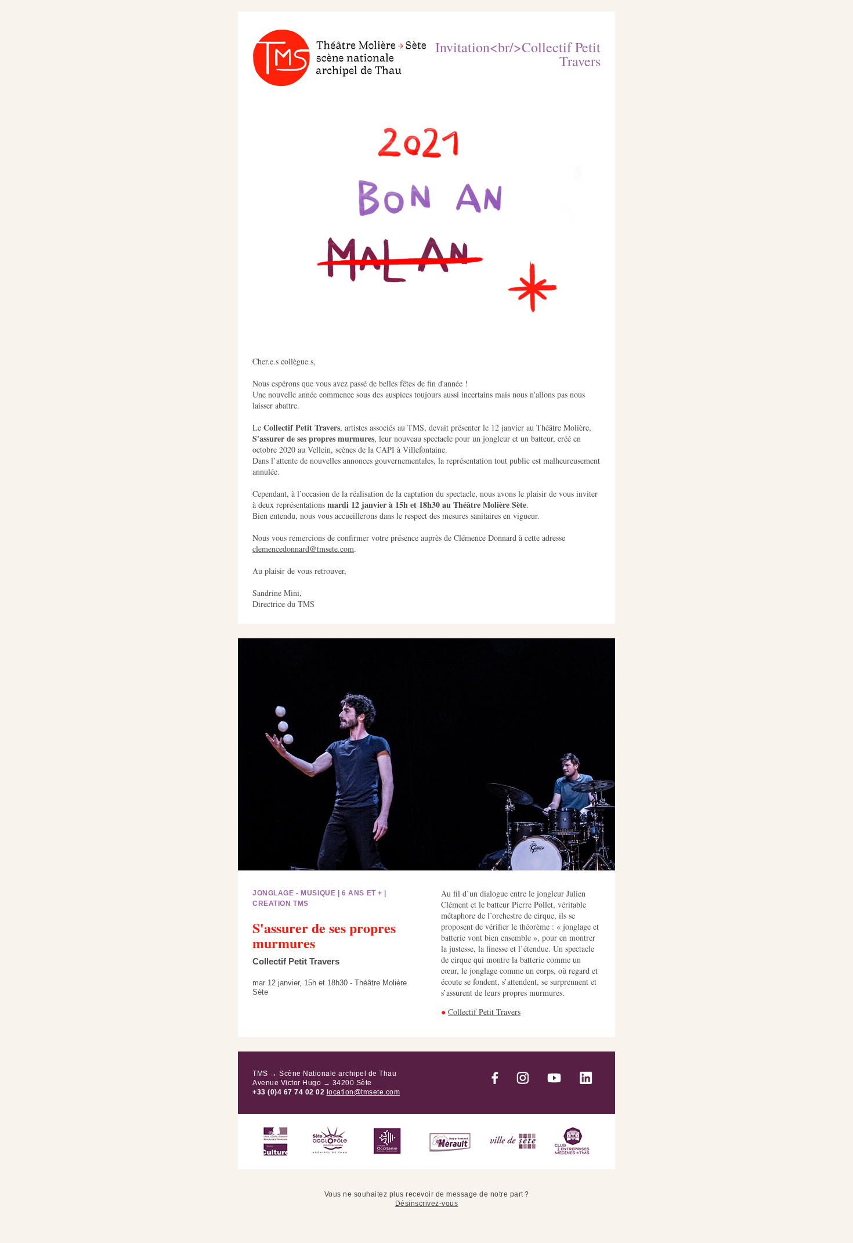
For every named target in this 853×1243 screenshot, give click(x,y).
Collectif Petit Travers (484, 1011)
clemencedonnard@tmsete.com (303, 548)
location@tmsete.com (363, 1092)
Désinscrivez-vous (426, 1203)
